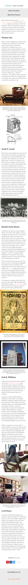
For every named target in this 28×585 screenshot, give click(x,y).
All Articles (8, 5)
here (20, 373)
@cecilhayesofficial (17, 507)
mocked (10, 268)
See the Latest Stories (14, 579)
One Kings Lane (13, 2)
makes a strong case (19, 284)
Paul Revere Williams (13, 383)
